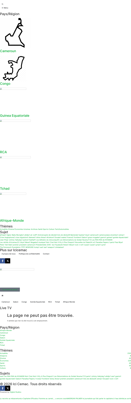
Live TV (6, 308)
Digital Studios (15, 392)
